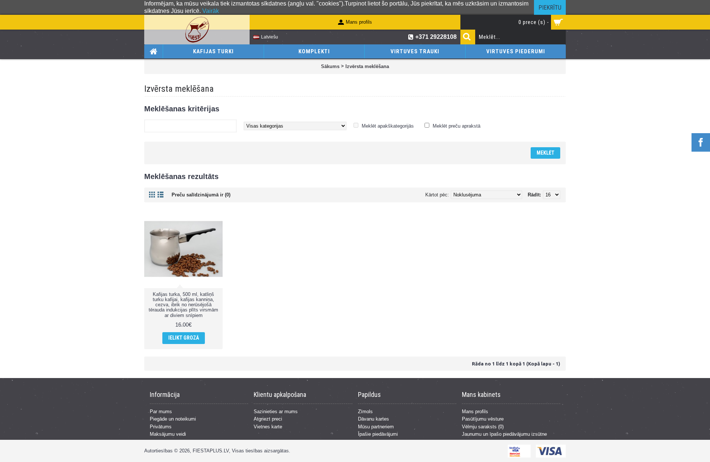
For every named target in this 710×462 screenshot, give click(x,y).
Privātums (161, 426)
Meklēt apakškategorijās (388, 126)
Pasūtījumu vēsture (483, 419)
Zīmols (365, 411)
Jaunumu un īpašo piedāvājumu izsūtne (504, 434)
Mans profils (475, 411)
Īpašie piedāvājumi (378, 434)
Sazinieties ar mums (276, 411)
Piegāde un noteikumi (173, 419)
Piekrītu (549, 7)
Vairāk (210, 11)
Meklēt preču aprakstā (456, 126)
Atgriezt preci (268, 419)
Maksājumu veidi (168, 434)
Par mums (161, 411)
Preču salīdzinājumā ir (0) (201, 195)
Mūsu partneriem (376, 426)
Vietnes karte (268, 426)
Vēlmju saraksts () (483, 426)
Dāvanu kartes (373, 419)
